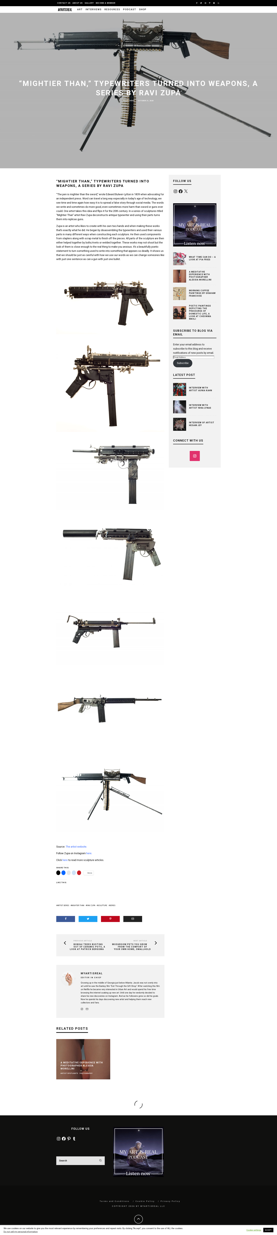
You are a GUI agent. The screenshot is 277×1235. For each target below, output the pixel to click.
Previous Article (83, 941)
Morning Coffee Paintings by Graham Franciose (202, 293)
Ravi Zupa (91, 905)
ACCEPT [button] (268, 1230)
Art (80, 9)
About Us (77, 3)
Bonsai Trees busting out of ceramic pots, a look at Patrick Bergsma (87, 946)
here (65, 860)
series (112, 905)
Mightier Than (78, 905)
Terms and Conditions (115, 1201)
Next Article (140, 941)
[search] (100, 1160)
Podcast (129, 9)
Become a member (105, 3)
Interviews (94, 9)
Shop (143, 9)
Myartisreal (129, 101)
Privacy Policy (170, 1201)
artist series (63, 905)
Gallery (89, 3)
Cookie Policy (145, 1201)
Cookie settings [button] (253, 1230)
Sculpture (102, 905)
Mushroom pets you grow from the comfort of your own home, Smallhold (131, 946)
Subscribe (183, 363)
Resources (112, 9)
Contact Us (63, 3)
